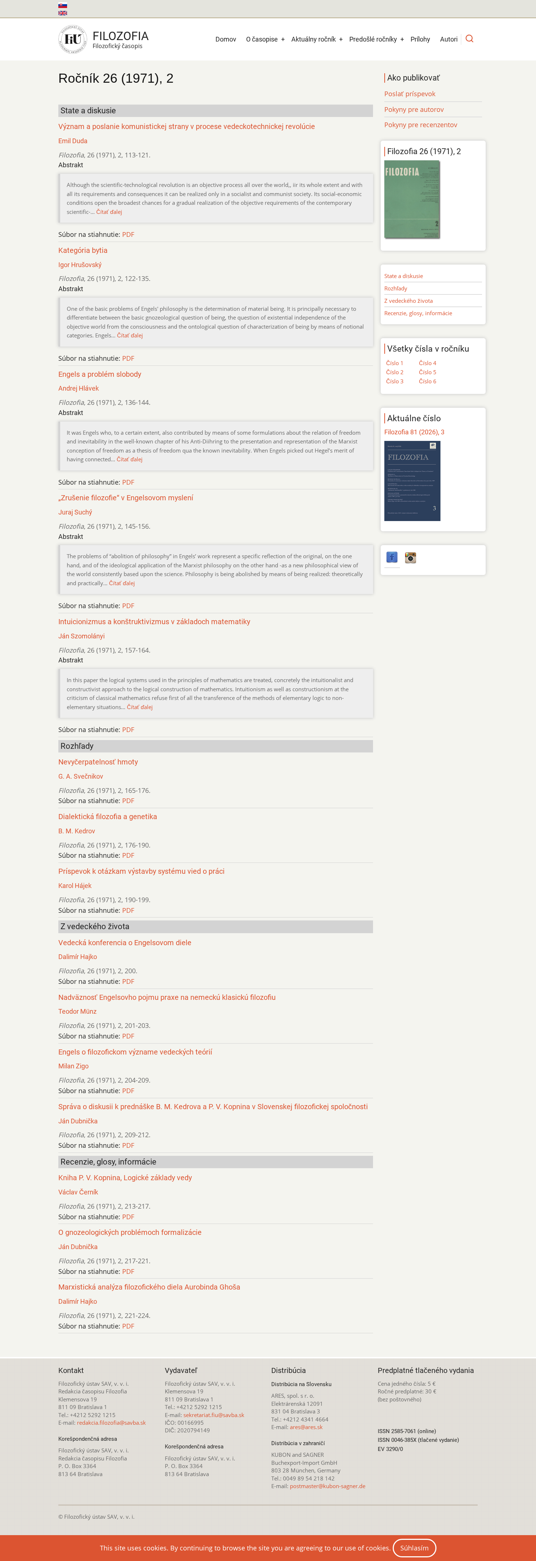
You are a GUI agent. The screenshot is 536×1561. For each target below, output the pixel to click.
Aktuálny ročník (313, 39)
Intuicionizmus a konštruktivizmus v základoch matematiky (154, 622)
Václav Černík (78, 1192)
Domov (225, 39)
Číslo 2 (395, 372)
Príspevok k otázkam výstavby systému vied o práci (141, 871)
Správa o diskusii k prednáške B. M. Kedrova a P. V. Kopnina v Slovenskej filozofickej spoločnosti (213, 1107)
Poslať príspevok (409, 93)
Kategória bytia (83, 250)
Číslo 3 (395, 381)
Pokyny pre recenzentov (420, 124)
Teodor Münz (77, 1011)
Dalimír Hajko (77, 957)
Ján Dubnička (78, 1121)
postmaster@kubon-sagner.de (327, 1486)
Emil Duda (73, 141)
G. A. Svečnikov (80, 776)
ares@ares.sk (306, 1427)
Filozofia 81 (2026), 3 (414, 432)
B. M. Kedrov (76, 831)
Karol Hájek (75, 885)
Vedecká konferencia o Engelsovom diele (124, 943)
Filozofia (121, 36)
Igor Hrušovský (80, 265)
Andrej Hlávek (78, 388)
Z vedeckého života (408, 300)
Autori (449, 39)
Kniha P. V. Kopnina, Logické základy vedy (125, 1178)
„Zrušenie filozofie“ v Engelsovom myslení (125, 498)
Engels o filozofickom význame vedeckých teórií (135, 1052)
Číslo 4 (427, 363)
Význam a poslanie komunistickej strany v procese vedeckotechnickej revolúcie (186, 126)
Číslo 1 (395, 363)
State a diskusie (403, 275)
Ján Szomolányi (81, 636)
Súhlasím (414, 1548)
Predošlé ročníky (373, 39)
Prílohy (420, 39)
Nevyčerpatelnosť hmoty (98, 762)
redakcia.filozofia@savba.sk (111, 1422)
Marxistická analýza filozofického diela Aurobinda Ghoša (149, 1287)
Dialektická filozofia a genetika (107, 817)
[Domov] (72, 39)
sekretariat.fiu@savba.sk (213, 1415)
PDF (128, 234)
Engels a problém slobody (99, 374)
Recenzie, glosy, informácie (418, 313)
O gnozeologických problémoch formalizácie (130, 1232)
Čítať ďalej (109, 211)
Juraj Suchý (75, 512)
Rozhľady (395, 288)
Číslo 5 (427, 372)
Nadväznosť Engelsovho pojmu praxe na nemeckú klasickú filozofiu (167, 997)
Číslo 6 (427, 381)
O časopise (262, 39)
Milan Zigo (73, 1066)
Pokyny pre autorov (414, 109)
